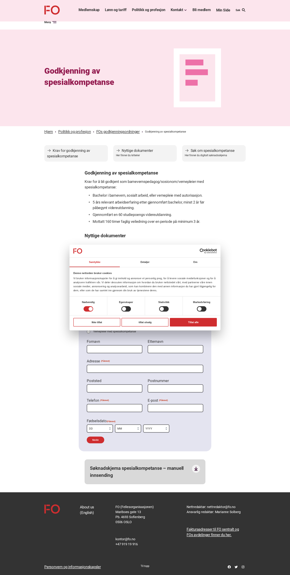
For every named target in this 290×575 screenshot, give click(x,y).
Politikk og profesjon (148, 10)
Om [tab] (195, 262)
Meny (47, 22)
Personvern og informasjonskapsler (72, 567)
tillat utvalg (145, 322)
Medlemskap (89, 10)
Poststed (94, 381)
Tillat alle (193, 322)
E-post (158, 400)
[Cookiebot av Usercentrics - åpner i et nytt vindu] (202, 251)
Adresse (98, 361)
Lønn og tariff (116, 10)
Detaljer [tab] (145, 262)
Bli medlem (201, 10)
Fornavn (93, 341)
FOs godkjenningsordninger (118, 132)
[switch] (126, 309)
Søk (238, 10)
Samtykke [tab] (95, 262)
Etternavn (155, 341)
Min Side (223, 10)
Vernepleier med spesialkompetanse (114, 331)
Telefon (98, 400)
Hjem (48, 132)
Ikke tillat (97, 322)
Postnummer (158, 381)
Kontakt (177, 10)
